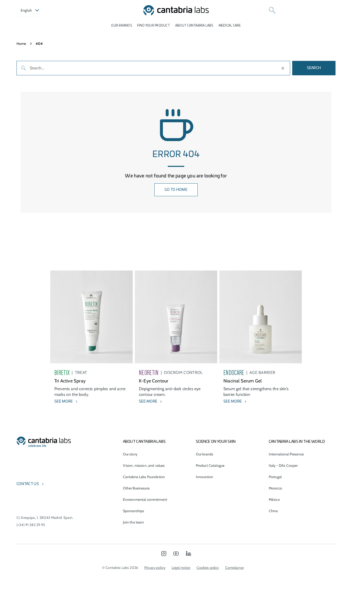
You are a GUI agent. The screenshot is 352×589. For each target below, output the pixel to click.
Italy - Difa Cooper (283, 465)
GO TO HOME (176, 190)
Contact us (27, 484)
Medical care (230, 25)
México (274, 499)
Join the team (133, 522)
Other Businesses (136, 488)
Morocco (275, 488)
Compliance (234, 567)
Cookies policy (208, 567)
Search (314, 68)
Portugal (275, 477)
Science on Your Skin (216, 442)
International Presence (286, 454)
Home (21, 43)
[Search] (272, 10)
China (273, 511)
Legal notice (181, 567)
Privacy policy (154, 567)
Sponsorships (133, 511)
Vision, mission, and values (144, 465)
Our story (130, 454)
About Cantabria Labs (194, 25)
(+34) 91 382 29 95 (30, 524)
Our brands (121, 25)
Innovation (204, 477)
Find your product (153, 25)
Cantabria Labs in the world (297, 442)
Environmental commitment (145, 499)
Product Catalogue (210, 465)
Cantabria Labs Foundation (144, 477)
